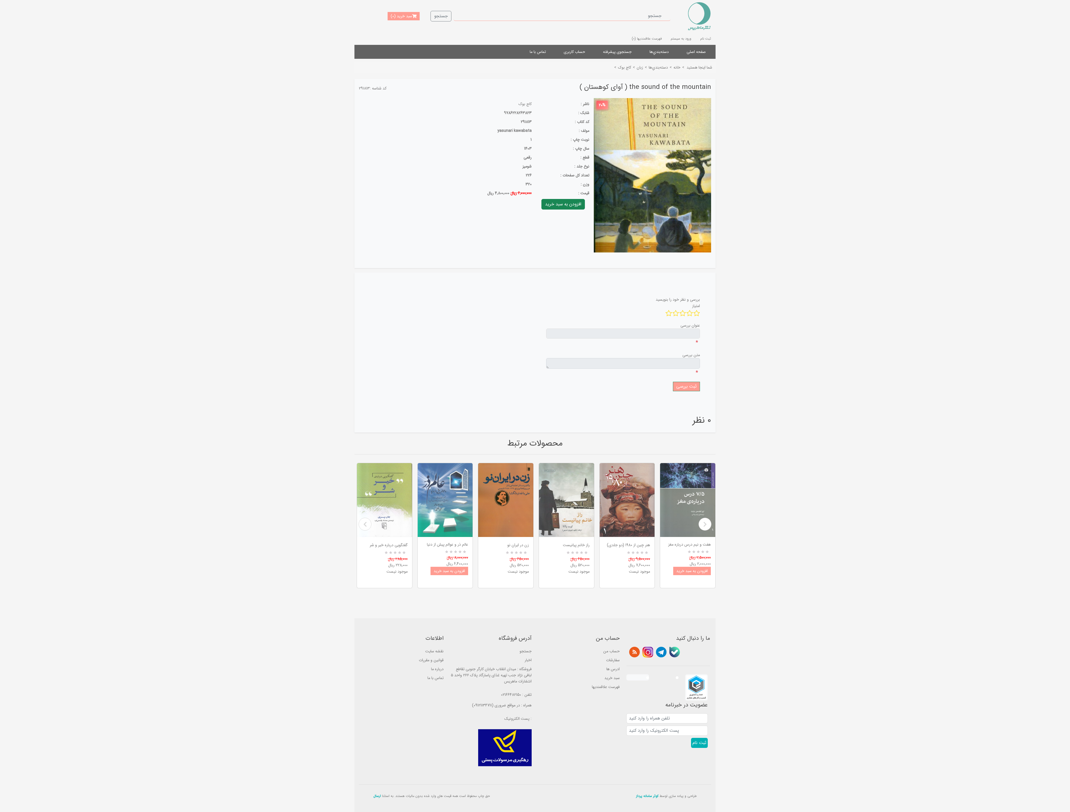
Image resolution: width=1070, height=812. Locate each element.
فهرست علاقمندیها (606, 687)
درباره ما (437, 669)
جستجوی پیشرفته (617, 52)
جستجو (441, 16)
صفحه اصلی (696, 52)
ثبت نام (705, 38)
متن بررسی (691, 355)
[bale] (674, 652)
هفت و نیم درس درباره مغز (689, 544)
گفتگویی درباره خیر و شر (389, 545)
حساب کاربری (574, 52)
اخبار (528, 660)
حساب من (611, 651)
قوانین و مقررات (431, 660)
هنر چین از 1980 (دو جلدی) (628, 545)
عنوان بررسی (690, 325)
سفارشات (613, 660)
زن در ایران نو (518, 545)
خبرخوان (634, 652)
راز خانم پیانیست (576, 545)
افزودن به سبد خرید (449, 571)
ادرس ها (613, 669)
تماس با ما (538, 52)
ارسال (377, 796)
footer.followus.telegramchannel (661, 652)
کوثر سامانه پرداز (647, 796)
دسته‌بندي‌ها (659, 52)
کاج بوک (525, 104)
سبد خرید (612, 678)
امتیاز (696, 306)
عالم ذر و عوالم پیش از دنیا (447, 544)
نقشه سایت (434, 651)
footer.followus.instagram (648, 652)
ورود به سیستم (681, 38)
